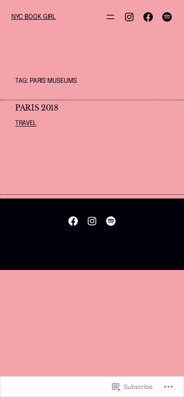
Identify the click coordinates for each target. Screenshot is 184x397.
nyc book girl (33, 17)
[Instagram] (129, 17)
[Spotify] (167, 17)
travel (25, 123)
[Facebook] (148, 17)
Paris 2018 (37, 108)
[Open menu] (110, 17)
